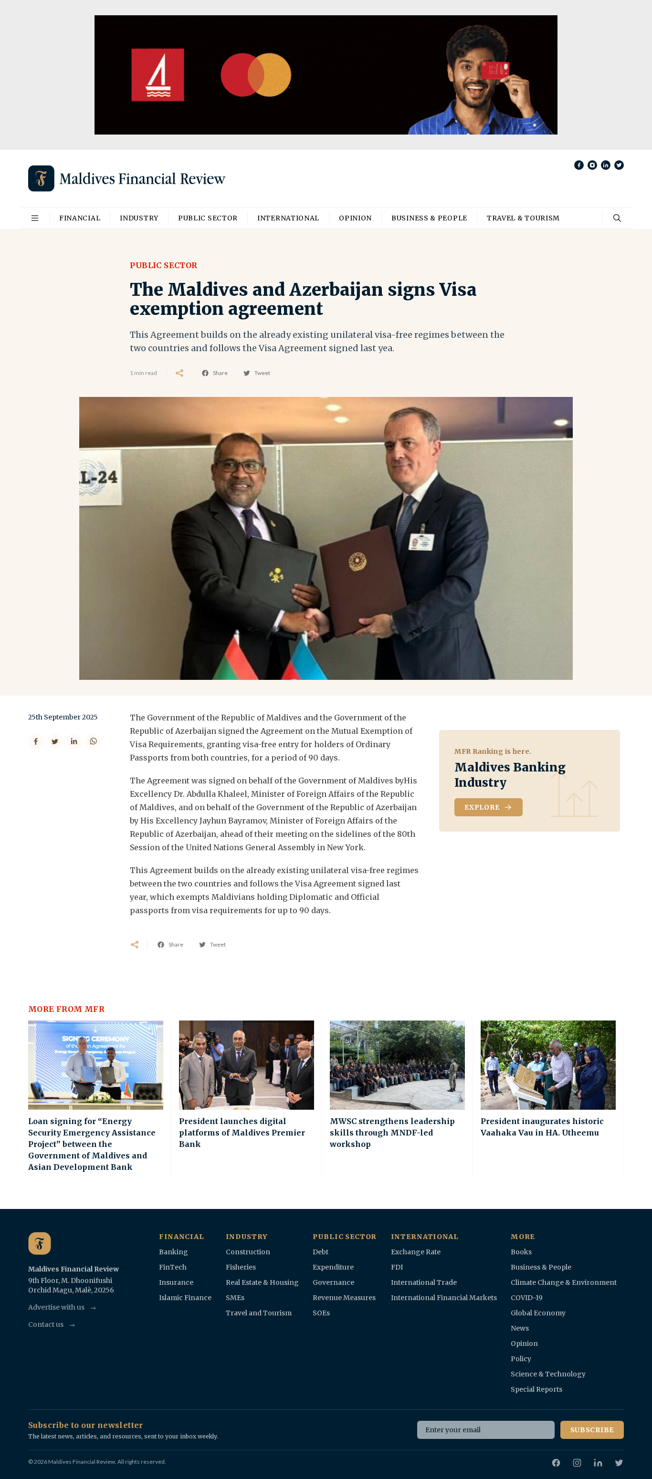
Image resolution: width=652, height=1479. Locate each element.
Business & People (429, 218)
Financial (79, 218)
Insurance (176, 1282)
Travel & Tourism (523, 218)
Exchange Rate (416, 1252)
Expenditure (333, 1267)
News (520, 1328)
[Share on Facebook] (35, 741)
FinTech (173, 1267)
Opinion (355, 218)
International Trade (424, 1282)
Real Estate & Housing (262, 1282)
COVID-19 (527, 1297)
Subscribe (592, 1430)
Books (521, 1252)
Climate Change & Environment (564, 1282)
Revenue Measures (344, 1297)
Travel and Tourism (259, 1313)
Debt (320, 1252)
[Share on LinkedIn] (74, 741)
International (288, 218)
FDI (397, 1267)
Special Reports (536, 1389)
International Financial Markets (444, 1297)
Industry (139, 218)
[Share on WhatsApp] (93, 741)
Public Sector (208, 218)
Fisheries (241, 1267)
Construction (248, 1252)
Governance (333, 1282)
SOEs (321, 1313)
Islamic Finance (185, 1297)
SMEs (235, 1297)
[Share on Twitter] (55, 741)
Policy (521, 1358)
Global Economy (538, 1313)
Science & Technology (548, 1374)
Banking (173, 1252)
